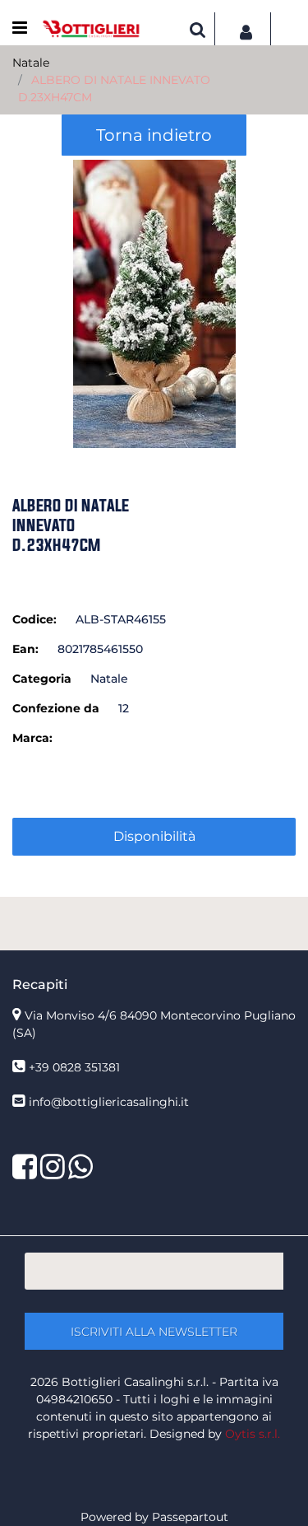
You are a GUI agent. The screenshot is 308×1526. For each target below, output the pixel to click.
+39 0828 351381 (74, 1067)
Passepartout (190, 1517)
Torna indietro (154, 135)
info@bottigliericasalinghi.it (109, 1101)
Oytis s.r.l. (252, 1433)
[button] (154, 303)
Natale (30, 62)
